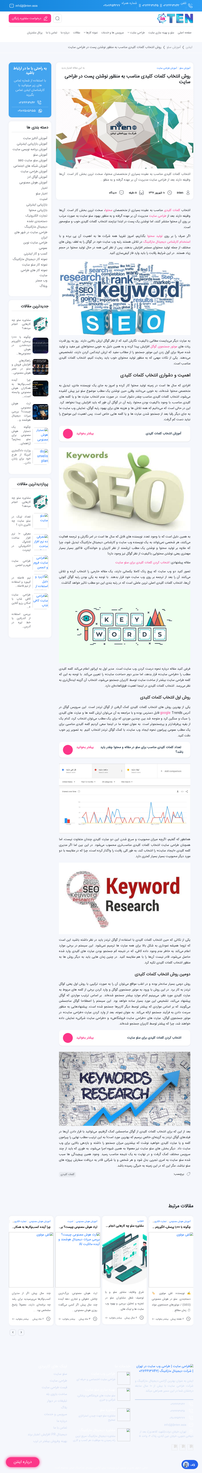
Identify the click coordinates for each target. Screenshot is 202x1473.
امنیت (43, 199)
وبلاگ (43, 286)
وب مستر (41, 280)
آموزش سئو (174, 47)
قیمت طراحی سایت (54, 1387)
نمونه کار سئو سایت (34, 265)
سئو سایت (60, 1374)
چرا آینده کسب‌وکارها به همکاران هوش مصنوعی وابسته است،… (21, 388)
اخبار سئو (41, 193)
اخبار (44, 188)
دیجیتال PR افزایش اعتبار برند (47, 1434)
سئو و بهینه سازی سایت (161, 32)
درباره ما (65, 32)
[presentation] (13, 1332)
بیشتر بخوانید (22, 1319)
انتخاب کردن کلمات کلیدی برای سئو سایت (142, 562)
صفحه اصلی (185, 32)
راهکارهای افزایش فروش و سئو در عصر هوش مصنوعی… (21, 366)
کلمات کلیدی (172, 210)
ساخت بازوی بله (56, 1394)
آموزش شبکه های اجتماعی (30, 166)
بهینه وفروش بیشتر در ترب (50, 1441)
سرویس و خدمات (55, 1414)
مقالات (76, 32)
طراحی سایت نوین (35, 242)
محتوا (108, 210)
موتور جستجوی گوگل (164, 346)
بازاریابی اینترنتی (36, 204)
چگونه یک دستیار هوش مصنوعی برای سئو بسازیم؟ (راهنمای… (21, 435)
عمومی (43, 248)
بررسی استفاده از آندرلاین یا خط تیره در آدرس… (21, 620)
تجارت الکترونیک (36, 216)
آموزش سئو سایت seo (32, 160)
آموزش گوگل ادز (37, 177)
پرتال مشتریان (34, 32)
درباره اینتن (23, 1462)
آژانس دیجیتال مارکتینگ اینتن (84, 1468)
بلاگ (64, 1407)
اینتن (189, 47)
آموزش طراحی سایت (167, 68)
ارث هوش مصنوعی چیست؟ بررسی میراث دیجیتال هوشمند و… (21, 411)
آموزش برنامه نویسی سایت (30, 149)
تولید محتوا (155, 236)
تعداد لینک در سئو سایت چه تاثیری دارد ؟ (21, 521)
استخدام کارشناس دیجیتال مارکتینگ (166, 242)
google (165, 713)
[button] (9, 1339)
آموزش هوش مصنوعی (33, 182)
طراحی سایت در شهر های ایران (30, 235)
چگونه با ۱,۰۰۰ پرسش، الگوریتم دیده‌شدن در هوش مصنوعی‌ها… (21, 345)
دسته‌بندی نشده (37, 221)
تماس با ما (51, 32)
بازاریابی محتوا (38, 210)
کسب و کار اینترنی (35, 253)
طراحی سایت (137, 32)
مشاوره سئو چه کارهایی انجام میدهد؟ (21, 324)
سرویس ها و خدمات (112, 32)
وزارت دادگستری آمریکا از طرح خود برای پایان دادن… (21, 456)
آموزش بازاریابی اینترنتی (32, 144)
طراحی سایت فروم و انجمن (21, 563)
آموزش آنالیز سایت (35, 138)
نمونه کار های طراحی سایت (34, 273)
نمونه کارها (91, 32)
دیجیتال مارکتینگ (35, 227)
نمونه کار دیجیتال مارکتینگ (30, 259)
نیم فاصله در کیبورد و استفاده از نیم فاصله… (21, 582)
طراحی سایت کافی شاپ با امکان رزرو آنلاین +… (21, 601)
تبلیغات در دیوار (57, 1401)
